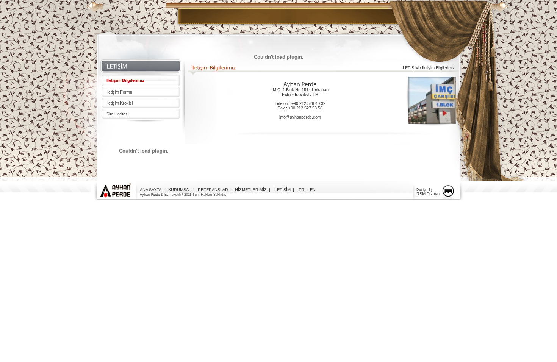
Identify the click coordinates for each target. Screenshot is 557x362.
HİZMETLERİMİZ (251, 189)
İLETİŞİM (282, 189)
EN (313, 189)
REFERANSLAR (213, 189)
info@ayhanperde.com (300, 117)
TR (301, 189)
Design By (424, 190)
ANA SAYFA (150, 189)
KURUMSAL (179, 189)
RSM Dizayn (428, 194)
